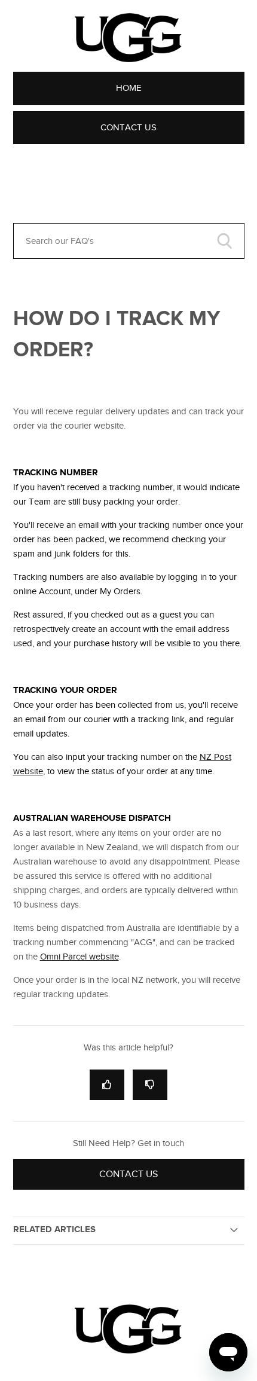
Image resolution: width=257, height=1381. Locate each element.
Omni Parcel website (79, 956)
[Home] (128, 1350)
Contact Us (128, 127)
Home (129, 88)
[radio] (107, 1085)
